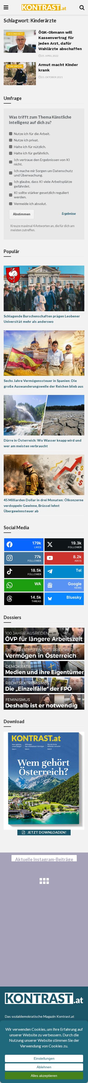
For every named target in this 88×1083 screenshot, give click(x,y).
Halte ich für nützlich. (30, 147)
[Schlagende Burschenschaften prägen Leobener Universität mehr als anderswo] (44, 288)
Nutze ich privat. (26, 140)
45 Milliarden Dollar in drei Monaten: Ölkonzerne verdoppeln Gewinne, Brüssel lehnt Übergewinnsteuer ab (43, 505)
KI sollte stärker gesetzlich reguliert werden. (41, 194)
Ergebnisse (69, 214)
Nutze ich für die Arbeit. (32, 134)
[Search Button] (81, 7)
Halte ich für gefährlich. (31, 153)
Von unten (15, 66)
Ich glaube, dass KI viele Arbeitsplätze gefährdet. (43, 183)
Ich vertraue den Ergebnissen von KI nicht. (42, 162)
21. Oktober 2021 (52, 77)
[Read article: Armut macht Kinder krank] (20, 73)
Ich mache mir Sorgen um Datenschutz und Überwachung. (43, 173)
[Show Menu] (6, 7)
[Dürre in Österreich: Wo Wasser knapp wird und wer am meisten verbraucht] (44, 415)
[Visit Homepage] (43, 7)
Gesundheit (15, 34)
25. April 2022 (49, 55)
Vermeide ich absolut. (30, 204)
